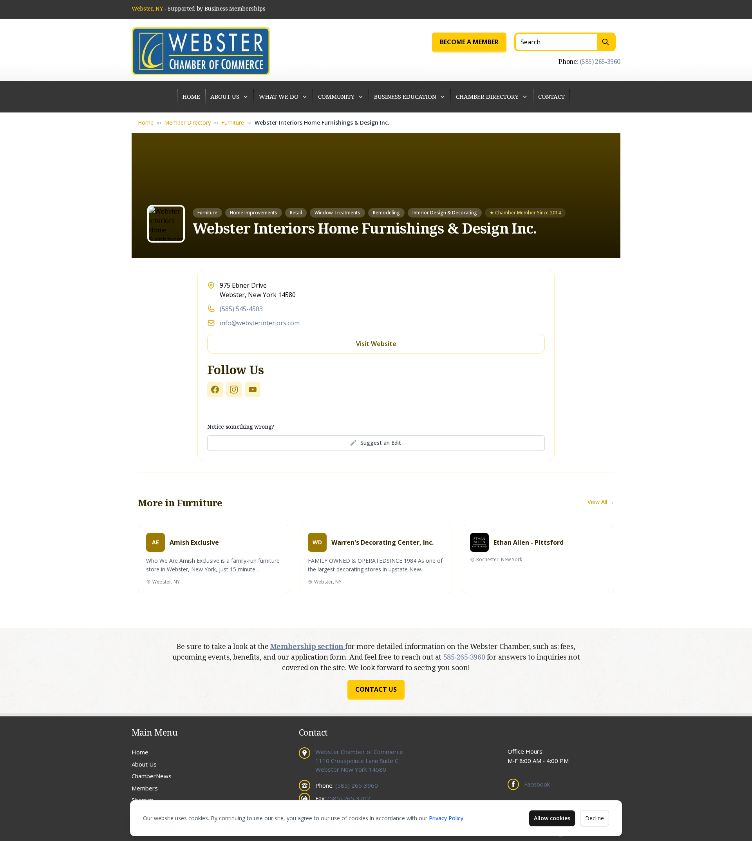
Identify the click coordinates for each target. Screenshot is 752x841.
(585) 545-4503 (241, 308)
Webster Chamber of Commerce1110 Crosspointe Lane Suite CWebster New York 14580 (359, 760)
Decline (594, 818)
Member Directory (187, 122)
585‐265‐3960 (465, 657)
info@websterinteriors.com (260, 323)
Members (145, 788)
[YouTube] (252, 389)
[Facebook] (215, 389)
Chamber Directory (487, 96)
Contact (551, 96)
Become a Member (469, 42)
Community (336, 96)
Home (191, 96)
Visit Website (376, 343)
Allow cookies (552, 818)
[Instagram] (234, 389)
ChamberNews (152, 776)
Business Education (405, 96)
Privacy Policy (446, 818)
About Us (224, 96)
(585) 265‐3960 (600, 61)
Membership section (307, 646)
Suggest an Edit (380, 442)
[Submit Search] (606, 42)
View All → (601, 502)
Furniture (232, 122)
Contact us (376, 689)
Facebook (537, 784)
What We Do (278, 96)
